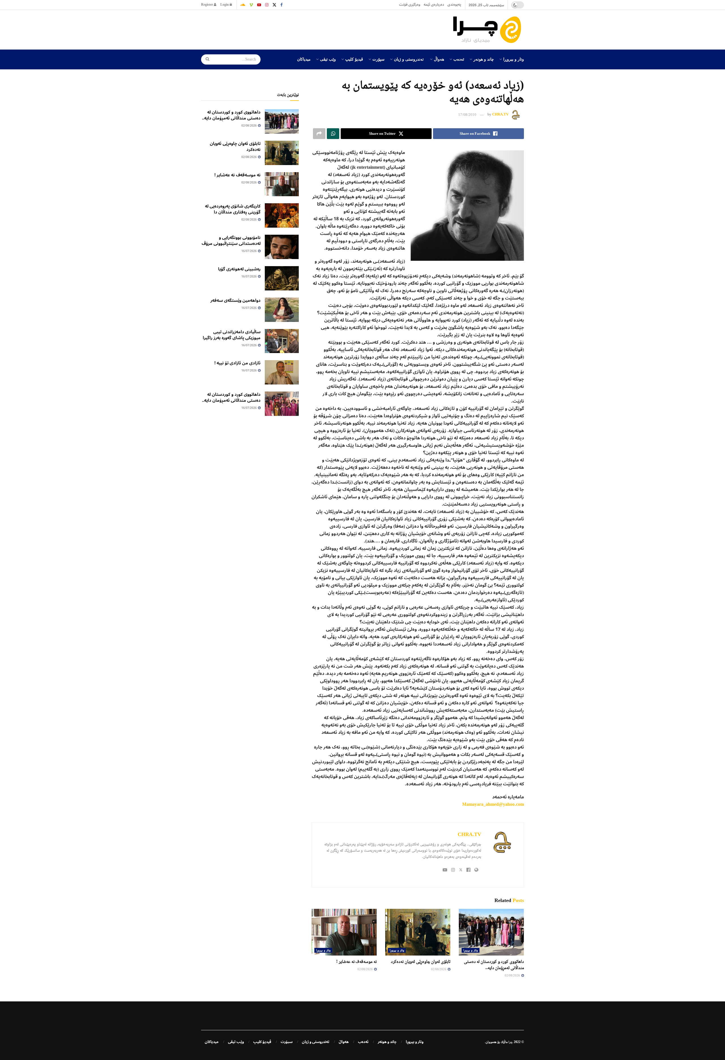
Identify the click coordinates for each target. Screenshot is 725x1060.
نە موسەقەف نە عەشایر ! (356, 961)
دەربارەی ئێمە (434, 4)
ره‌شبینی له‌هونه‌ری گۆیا (239, 268)
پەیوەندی (454, 4)
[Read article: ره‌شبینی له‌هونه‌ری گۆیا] (282, 278)
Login (225, 4)
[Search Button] (205, 59)
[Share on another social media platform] (319, 133)
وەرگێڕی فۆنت (409, 4)
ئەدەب (458, 59)
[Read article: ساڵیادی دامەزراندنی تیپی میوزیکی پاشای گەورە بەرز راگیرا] (282, 341)
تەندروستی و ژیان (409, 59)
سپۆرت (378, 59)
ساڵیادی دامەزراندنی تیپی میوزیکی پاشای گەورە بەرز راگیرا (232, 334)
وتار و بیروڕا (513, 59)
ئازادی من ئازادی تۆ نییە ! (237, 362)
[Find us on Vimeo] (251, 5)
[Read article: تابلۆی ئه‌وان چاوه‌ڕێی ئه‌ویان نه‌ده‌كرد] (417, 932)
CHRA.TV (500, 114)
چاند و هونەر (484, 59)
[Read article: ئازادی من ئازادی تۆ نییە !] (282, 372)
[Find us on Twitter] (274, 5)
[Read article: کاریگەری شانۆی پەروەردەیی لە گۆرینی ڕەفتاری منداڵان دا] (282, 215)
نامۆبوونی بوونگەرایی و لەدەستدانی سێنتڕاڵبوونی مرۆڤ (231, 240)
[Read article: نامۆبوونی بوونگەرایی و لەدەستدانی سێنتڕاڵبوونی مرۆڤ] (282, 247)
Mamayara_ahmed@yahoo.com (493, 804)
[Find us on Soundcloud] (242, 5)
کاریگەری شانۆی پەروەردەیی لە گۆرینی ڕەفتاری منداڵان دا (233, 209)
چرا (510, 1042)
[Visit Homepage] (488, 29)
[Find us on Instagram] (266, 5)
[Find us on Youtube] (259, 5)
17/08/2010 (467, 114)
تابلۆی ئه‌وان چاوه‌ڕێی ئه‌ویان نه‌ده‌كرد (420, 961)
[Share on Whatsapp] (333, 133)
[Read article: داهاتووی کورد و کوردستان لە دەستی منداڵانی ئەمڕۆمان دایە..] (491, 932)
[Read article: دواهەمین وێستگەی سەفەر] (282, 310)
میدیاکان (304, 59)
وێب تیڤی (328, 59)
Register (207, 4)
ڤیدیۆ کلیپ (354, 59)
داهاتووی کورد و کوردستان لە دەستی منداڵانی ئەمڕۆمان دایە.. (231, 115)
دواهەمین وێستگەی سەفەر (235, 300)
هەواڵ (439, 59)
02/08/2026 (513, 975)
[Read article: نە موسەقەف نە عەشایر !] (344, 932)
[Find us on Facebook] (281, 5)
